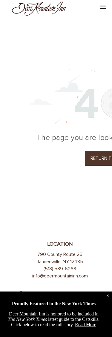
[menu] (103, 7)
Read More (85, 324)
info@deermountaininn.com (60, 276)
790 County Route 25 (59, 254)
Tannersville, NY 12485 (60, 262)
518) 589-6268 (60, 269)
